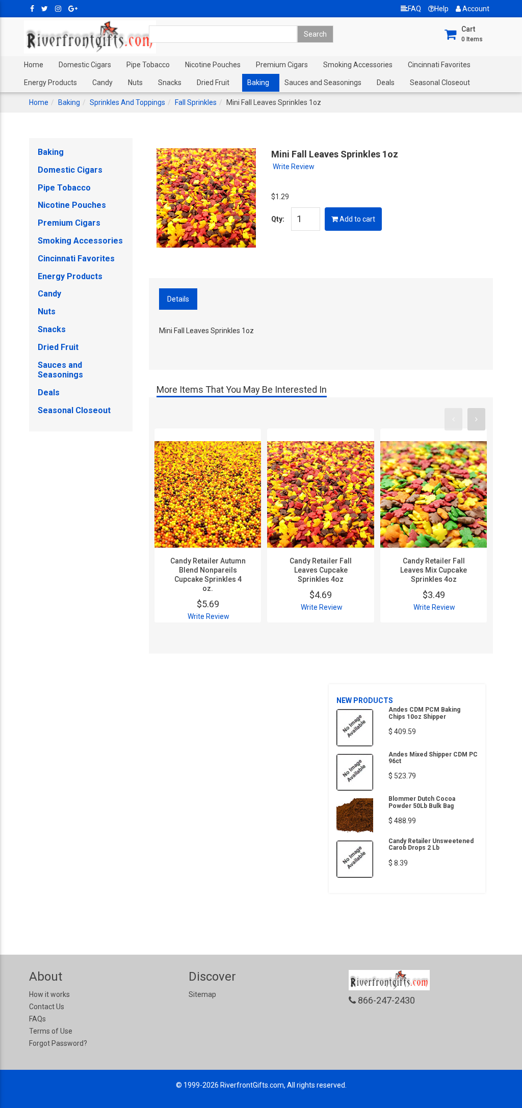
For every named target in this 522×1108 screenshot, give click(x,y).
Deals (386, 82)
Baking (258, 82)
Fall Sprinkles (196, 102)
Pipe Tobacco (148, 65)
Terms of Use (50, 1031)
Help (441, 9)
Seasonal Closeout (440, 82)
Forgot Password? (58, 1043)
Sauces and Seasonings (322, 82)
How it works (49, 994)
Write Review (294, 167)
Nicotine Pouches (213, 65)
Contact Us (46, 1007)
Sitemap (202, 994)
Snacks (169, 82)
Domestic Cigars (85, 65)
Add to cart (356, 219)
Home (33, 65)
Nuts (135, 82)
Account (475, 9)
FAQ (414, 9)
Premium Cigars (282, 65)
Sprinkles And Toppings (127, 102)
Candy (102, 82)
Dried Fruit (213, 82)
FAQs (37, 1019)
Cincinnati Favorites (439, 65)
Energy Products (50, 82)
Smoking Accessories (358, 65)
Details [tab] (178, 299)
